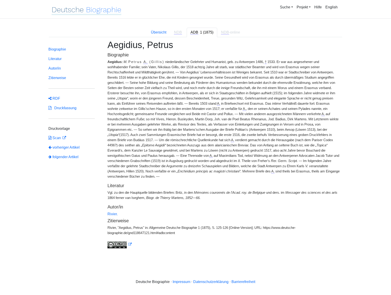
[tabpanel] (195, 146)
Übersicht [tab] (158, 32)
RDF (56, 98)
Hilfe (318, 7)
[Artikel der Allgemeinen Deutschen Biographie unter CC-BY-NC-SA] (119, 244)
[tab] (202, 32)
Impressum (181, 282)
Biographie (57, 49)
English (331, 7)
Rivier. (112, 214)
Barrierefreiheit (243, 282)
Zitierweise (57, 78)
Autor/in (54, 68)
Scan (57, 138)
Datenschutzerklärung (211, 282)
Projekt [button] (302, 7)
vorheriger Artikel (66, 147)
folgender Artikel (65, 157)
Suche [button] (285, 7)
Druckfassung (64, 108)
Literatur (55, 59)
